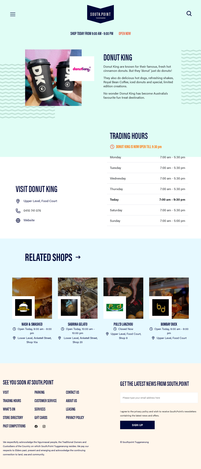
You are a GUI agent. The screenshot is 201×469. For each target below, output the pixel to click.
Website (29, 220)
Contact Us (72, 392)
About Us (71, 400)
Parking (40, 392)
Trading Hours (12, 400)
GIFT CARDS (41, 417)
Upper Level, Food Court (40, 201)
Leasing (70, 409)
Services (40, 409)
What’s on (9, 409)
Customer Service (46, 400)
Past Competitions (14, 426)
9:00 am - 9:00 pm (103, 33)
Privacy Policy (75, 417)
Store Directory (13, 417)
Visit (6, 392)
